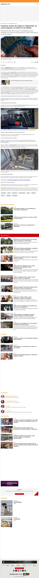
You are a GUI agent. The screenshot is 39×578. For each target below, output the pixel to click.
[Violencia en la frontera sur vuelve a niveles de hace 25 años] (7, 218)
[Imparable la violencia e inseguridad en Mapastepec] (7, 226)
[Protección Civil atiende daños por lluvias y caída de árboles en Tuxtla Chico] (7, 241)
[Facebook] (1, 62)
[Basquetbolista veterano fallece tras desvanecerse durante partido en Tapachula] (7, 429)
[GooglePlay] (25, 571)
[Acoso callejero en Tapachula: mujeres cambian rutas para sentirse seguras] (7, 316)
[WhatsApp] (6, 62)
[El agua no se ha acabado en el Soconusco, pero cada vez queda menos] (7, 326)
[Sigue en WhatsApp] (36, 62)
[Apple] (23, 571)
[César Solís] (3, 406)
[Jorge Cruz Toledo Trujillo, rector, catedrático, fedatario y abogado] (7, 299)
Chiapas (3, 195)
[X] (4, 62)
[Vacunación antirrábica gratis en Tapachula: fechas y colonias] (7, 259)
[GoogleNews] (20, 571)
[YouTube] (18, 571)
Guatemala (8, 195)
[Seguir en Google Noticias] (37, 62)
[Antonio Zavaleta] (3, 411)
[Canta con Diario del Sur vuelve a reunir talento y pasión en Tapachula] (7, 279)
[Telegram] (8, 62)
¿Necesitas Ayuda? (19, 568)
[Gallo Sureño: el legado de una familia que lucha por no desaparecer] (7, 308)
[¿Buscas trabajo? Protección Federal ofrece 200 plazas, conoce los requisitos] (7, 289)
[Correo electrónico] (10, 62)
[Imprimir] (15, 62)
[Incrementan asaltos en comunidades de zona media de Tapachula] (7, 210)
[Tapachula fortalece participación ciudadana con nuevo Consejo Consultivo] (7, 250)
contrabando (15, 195)
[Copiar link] (12, 62)
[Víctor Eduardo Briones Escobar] (3, 402)
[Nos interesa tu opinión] (19, 562)
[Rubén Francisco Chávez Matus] (3, 397)
